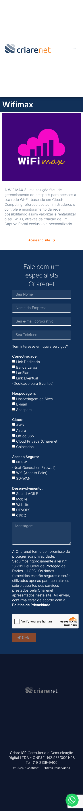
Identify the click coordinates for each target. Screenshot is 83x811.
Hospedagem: (24, 393)
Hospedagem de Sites (34, 398)
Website (22, 504)
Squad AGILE (27, 493)
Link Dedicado (28, 362)
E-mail (21, 404)
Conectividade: (25, 356)
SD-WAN (23, 478)
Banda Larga (26, 367)
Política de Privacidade (31, 605)
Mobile (21, 499)
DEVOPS (23, 510)
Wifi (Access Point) (32, 473)
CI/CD (21, 515)
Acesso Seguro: (25, 456)
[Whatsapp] (72, 800)
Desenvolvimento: (27, 488)
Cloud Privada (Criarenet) (37, 441)
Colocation (25, 447)
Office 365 (25, 436)
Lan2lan (22, 372)
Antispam (24, 409)
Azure (21, 430)
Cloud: (17, 419)
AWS (20, 425)
